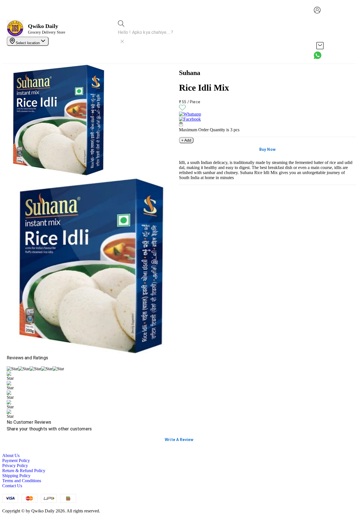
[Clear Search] (122, 41)
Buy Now (267, 149)
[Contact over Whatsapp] (317, 55)
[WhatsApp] (267, 114)
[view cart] (320, 45)
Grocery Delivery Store (46, 32)
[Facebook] (267, 119)
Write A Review (179, 439)
